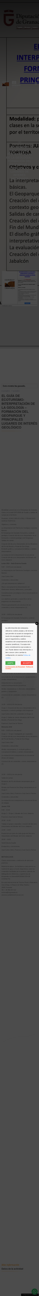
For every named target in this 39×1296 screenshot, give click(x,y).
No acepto (27, 663)
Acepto (10, 663)
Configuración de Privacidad (15, 666)
